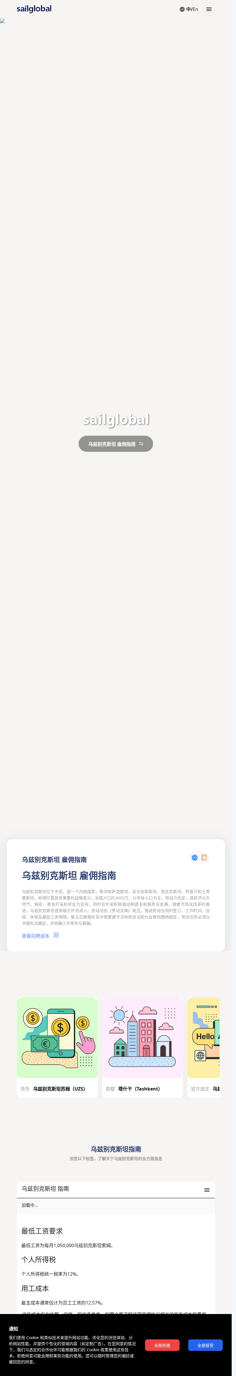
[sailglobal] (31, 9)
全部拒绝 (162, 1345)
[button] (116, 1190)
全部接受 (205, 1345)
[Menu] (209, 9)
